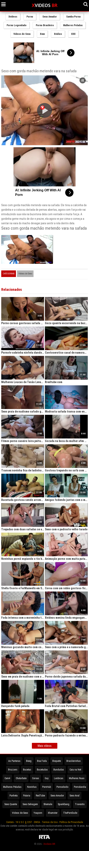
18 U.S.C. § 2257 (24, 822)
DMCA (37, 822)
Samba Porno (73, 16)
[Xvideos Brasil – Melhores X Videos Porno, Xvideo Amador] (44, 5)
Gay (46, 778)
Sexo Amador (49, 16)
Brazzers (12, 769)
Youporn (38, 812)
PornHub (46, 787)
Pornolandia (80, 787)
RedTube (40, 795)
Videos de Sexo (22, 34)
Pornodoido (62, 787)
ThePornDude (70, 812)
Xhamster (53, 812)
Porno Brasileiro (45, 25)
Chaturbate (21, 778)
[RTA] (44, 839)
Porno (29, 16)
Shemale (47, 804)
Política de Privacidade (71, 822)
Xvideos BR (49, 844)
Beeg (28, 761)
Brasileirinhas (73, 761)
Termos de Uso (50, 822)
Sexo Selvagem (30, 804)
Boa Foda (42, 761)
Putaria (26, 795)
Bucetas (27, 769)
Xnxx (42, 34)
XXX (73, 34)
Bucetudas (42, 769)
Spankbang (63, 804)
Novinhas (32, 787)
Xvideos (12, 16)
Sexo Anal (74, 795)
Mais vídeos (45, 745)
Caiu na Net (75, 769)
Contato (10, 822)
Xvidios (58, 34)
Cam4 (7, 778)
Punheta (14, 795)
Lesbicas (58, 778)
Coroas (35, 778)
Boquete (56, 761)
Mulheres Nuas (76, 778)
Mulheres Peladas (73, 25)
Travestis (80, 804)
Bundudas (58, 769)
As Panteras (14, 761)
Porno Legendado (16, 25)
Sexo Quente (10, 804)
